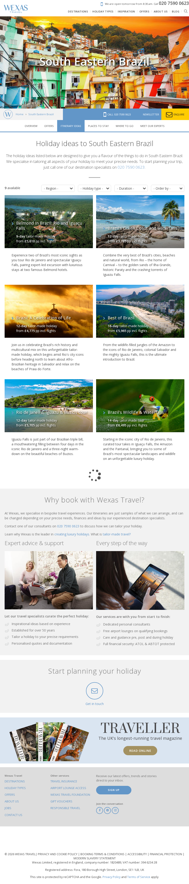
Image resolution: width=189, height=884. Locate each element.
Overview (31, 126)
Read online (140, 751)
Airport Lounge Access (68, 788)
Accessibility (137, 854)
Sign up (114, 790)
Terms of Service (138, 877)
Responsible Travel (65, 808)
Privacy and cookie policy (58, 854)
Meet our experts (152, 126)
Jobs (8, 808)
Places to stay (98, 126)
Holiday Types (15, 788)
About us (12, 801)
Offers (49, 126)
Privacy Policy (112, 877)
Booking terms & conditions (102, 854)
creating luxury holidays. (72, 534)
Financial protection (166, 854)
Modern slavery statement (95, 858)
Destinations (15, 781)
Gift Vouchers (61, 801)
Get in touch (95, 704)
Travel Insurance (63, 781)
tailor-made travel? (117, 534)
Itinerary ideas (71, 126)
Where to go (124, 126)
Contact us (13, 815)
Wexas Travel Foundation (70, 795)
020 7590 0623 (131, 167)
